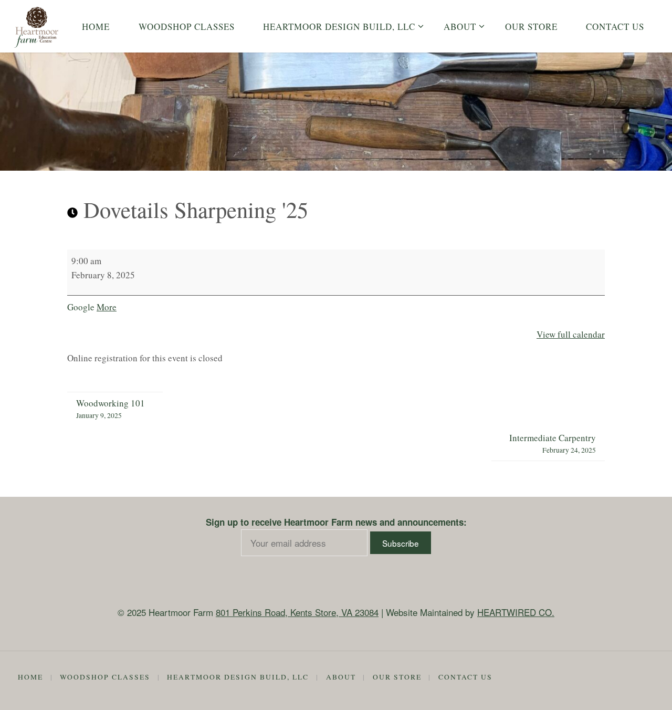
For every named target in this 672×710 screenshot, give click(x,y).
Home (30, 677)
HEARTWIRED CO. (515, 612)
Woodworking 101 (110, 408)
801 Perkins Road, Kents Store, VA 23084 (297, 612)
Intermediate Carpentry (552, 443)
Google (80, 307)
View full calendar (571, 334)
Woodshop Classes (105, 677)
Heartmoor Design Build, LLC (238, 677)
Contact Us (465, 677)
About (341, 677)
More (107, 307)
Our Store (397, 677)
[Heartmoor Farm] (37, 26)
